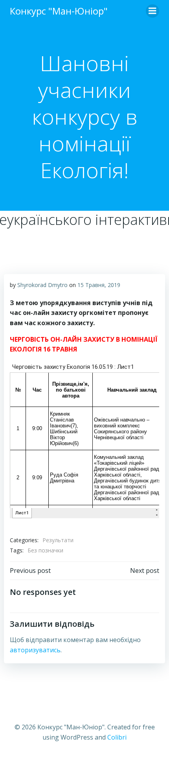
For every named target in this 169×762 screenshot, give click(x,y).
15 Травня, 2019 (98, 285)
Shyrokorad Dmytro (42, 285)
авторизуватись (35, 650)
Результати (57, 540)
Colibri (117, 737)
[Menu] (152, 11)
